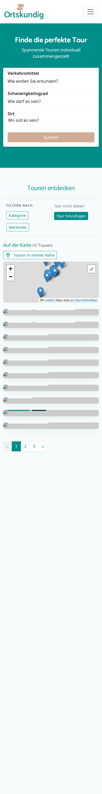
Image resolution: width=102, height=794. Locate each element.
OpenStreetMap (86, 300)
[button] (47, 277)
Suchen (51, 137)
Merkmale (17, 227)
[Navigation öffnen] (90, 12)
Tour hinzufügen (71, 215)
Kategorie (17, 215)
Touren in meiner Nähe (33, 255)
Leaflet (48, 300)
